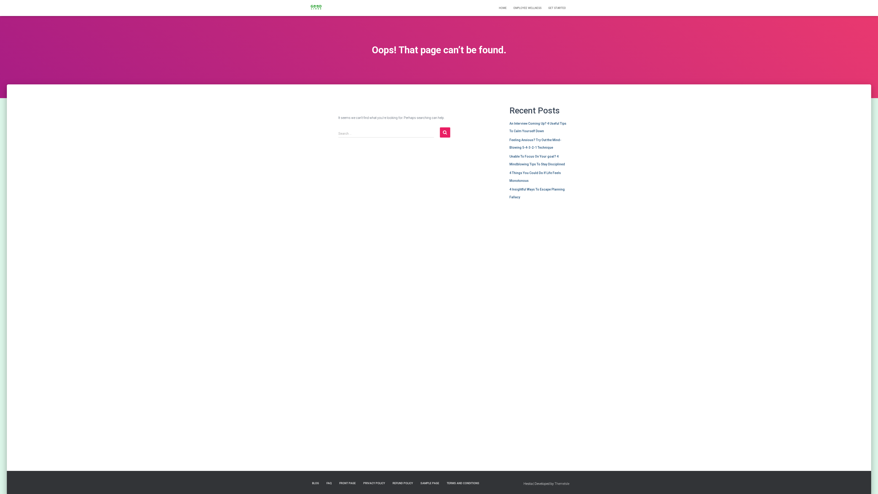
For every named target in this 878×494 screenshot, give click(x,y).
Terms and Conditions (463, 483)
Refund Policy (403, 483)
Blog (315, 483)
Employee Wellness (527, 8)
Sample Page (429, 483)
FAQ (329, 483)
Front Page (347, 483)
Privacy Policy (374, 483)
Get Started (557, 8)
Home (503, 8)
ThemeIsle (561, 484)
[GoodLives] (316, 8)
